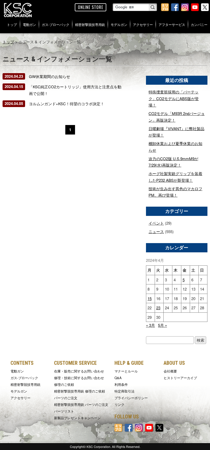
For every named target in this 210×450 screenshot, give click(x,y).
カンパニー (199, 24)
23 (158, 307)
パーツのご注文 (65, 397)
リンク (119, 404)
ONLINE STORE (90, 7)
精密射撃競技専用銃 (90, 24)
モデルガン (119, 24)
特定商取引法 (124, 391)
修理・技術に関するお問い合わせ (79, 377)
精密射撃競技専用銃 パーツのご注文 (81, 404)
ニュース (156, 231)
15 (150, 298)
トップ (12, 24)
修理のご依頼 (64, 384)
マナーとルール (126, 371)
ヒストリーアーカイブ (180, 377)
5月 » (162, 325)
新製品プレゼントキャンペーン (77, 417)
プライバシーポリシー (131, 397)
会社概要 (170, 371)
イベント (156, 223)
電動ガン (29, 24)
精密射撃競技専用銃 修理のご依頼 (79, 391)
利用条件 (121, 384)
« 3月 (150, 325)
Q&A (118, 377)
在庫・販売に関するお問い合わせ (79, 371)
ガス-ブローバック (55, 24)
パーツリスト (64, 411)
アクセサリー (143, 24)
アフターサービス (172, 24)
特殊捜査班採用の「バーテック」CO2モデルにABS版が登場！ (174, 98)
